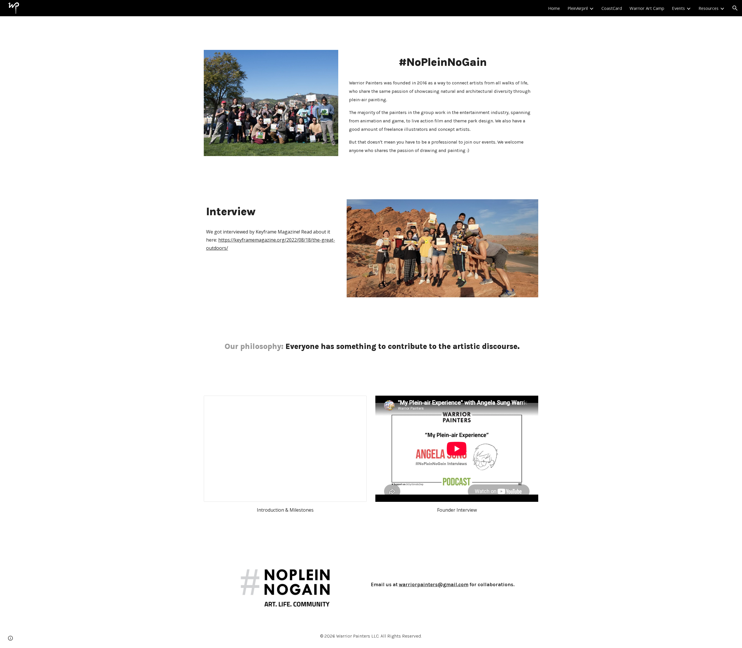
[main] (442, 62)
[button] (735, 8)
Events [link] (678, 8)
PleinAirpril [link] (578, 8)
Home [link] (554, 8)
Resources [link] (709, 8)
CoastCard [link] (611, 8)
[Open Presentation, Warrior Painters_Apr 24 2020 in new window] (355, 403)
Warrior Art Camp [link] (647, 8)
